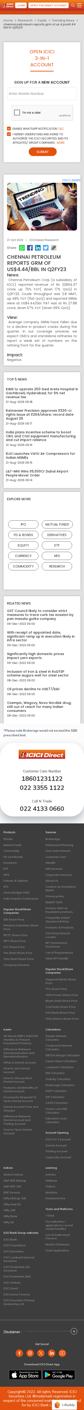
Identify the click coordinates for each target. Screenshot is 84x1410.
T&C (61, 129)
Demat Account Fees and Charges (21, 1108)
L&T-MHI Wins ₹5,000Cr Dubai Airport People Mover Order (37, 473)
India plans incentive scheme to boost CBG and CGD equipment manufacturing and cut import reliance (41, 436)
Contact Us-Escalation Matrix (61, 888)
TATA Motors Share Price (62, 1018)
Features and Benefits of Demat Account (21, 1089)
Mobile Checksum (58, 1244)
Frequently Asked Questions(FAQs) (58, 919)
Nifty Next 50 (12, 1204)
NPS (57, 556)
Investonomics (55, 1198)
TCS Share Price (56, 989)
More (61, 143)
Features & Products (60, 927)
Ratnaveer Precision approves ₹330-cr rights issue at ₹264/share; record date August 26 (40, 414)
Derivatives (56, 535)
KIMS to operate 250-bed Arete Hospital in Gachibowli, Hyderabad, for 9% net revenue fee (42, 393)
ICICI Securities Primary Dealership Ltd (19, 1302)
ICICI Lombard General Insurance (19, 1259)
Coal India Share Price (61, 1007)
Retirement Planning (59, 845)
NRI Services (54, 868)
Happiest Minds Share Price (61, 981)
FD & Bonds (23, 535)
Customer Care (56, 857)
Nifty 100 (9, 1210)
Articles (51, 1174)
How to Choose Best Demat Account (18, 1080)
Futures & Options (16, 880)
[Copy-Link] (53, 248)
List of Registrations (59, 952)
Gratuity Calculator (58, 1079)
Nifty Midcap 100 (15, 1198)
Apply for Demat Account (48, 5)
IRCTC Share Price (16, 935)
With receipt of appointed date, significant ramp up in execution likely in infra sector (41, 636)
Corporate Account (58, 1157)
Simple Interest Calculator (56, 1037)
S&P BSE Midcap (15, 1180)
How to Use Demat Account (17, 1070)
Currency (23, 556)
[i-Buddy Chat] (64, 1401)
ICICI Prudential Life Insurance (17, 1268)
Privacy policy (55, 896)
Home (8, 20)
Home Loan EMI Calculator (56, 1110)
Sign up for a (42, 82)
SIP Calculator (55, 1097)
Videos (50, 1186)
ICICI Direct (11, 1288)
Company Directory (16, 965)
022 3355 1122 (42, 788)
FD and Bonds (13, 857)
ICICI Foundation (15, 1245)
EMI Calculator (55, 1073)
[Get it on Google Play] (58, 1375)
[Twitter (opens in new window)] (41, 1353)
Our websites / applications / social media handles (59, 1225)
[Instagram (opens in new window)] (30, 1353)
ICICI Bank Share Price (60, 1012)
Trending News (63, 20)
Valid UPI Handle (57, 958)
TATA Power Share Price (62, 995)
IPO (23, 524)
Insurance (10, 862)
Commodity (23, 566)
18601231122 (42, 778)
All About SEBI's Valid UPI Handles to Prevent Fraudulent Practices (21, 1039)
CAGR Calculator (57, 1102)
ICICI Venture (12, 1282)
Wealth (50, 862)
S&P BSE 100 (12, 1186)
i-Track (50, 1215)
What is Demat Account (20, 1062)
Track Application (57, 1250)
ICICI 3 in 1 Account (58, 1139)
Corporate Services (59, 875)
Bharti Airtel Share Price (62, 1000)
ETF (57, 545)
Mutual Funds (57, 524)
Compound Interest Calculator (59, 1047)
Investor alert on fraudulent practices (59, 910)
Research (25, 20)
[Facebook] (30, 248)
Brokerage (53, 839)
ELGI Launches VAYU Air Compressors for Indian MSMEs (40, 456)
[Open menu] (79, 5)
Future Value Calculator (61, 1061)
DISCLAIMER (71, 180)
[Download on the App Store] (25, 1375)
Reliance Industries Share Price (21, 927)
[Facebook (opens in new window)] (19, 1353)
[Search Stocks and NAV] (73, 5)
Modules (51, 1192)
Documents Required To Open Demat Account (20, 1099)
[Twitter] (46, 248)
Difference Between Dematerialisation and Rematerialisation (19, 1052)
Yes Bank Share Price (18, 953)
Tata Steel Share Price (19, 959)
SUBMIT (43, 151)
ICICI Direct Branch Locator (58, 935)
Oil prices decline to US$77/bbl (33, 689)
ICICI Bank (10, 1239)
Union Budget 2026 (16, 892)
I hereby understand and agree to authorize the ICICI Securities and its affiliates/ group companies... (40, 138)
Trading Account (56, 1151)
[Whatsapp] (22, 248)
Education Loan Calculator (56, 1120)
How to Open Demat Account (18, 1131)
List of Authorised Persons (58, 1236)
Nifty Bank (10, 1216)
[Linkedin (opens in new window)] (51, 1353)
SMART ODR (54, 902)
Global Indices (13, 1174)
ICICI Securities (14, 1251)
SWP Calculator (56, 1091)
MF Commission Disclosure (56, 944)
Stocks (8, 839)
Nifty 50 (9, 1222)
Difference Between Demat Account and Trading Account (17, 1119)
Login (21, 5)
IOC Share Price (14, 947)
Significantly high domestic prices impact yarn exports (35, 656)
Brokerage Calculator (60, 1085)
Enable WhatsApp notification (38, 129)
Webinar (51, 1180)
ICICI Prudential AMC (17, 1276)
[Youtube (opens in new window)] (62, 1353)
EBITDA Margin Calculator (63, 1055)
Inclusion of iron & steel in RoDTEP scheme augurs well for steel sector (38, 674)
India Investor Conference (21, 898)
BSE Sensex (12, 1192)
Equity (42, 20)
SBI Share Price (14, 919)
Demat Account (56, 1145)
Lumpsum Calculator (60, 1067)
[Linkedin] (38, 248)
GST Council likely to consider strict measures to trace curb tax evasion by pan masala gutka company (40, 615)
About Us (52, 880)
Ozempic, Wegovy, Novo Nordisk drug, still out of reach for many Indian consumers (39, 707)
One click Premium (58, 851)
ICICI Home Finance (17, 1294)
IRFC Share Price (15, 941)
